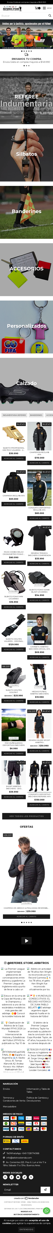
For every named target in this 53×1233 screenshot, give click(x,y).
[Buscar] (50, 15)
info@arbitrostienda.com (19, 1157)
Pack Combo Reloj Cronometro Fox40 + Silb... (14, 553)
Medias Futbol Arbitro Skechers (39, 692)
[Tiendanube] (26, 1199)
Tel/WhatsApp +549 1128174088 (22, 1153)
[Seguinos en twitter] (31, 1177)
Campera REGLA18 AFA (14, 496)
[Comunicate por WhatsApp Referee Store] (46, 1210)
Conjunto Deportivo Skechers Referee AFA (39, 795)
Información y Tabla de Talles (38, 1090)
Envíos (6, 1089)
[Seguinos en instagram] (5, 1177)
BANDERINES (36, 415)
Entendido (26, 1229)
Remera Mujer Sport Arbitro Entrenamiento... (39, 741)
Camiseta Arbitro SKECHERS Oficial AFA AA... (39, 648)
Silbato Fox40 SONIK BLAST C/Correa (39, 591)
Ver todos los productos (26, 816)
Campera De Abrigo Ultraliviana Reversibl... (26, 908)
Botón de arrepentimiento (26, 1215)
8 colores (39, 585)
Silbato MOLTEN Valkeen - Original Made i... (13, 640)
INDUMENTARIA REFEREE (14, 415)
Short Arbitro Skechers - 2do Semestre (13, 787)
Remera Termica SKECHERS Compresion (39, 554)
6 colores (13, 592)
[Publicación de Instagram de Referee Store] (13, 978)
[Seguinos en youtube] (18, 1177)
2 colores (13, 685)
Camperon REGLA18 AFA (39, 453)
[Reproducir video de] (26, 941)
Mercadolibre (9, 1106)
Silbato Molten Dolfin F (14, 691)
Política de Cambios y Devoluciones (37, 1099)
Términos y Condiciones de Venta (14, 1099)
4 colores (39, 687)
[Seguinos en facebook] (11, 1177)
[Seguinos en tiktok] (24, 1177)
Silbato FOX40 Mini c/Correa (13, 597)
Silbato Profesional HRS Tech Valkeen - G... (14, 449)
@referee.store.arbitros (27, 963)
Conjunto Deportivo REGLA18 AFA (39, 509)
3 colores (39, 642)
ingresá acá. (26, 1212)
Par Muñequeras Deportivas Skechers (14, 744)
